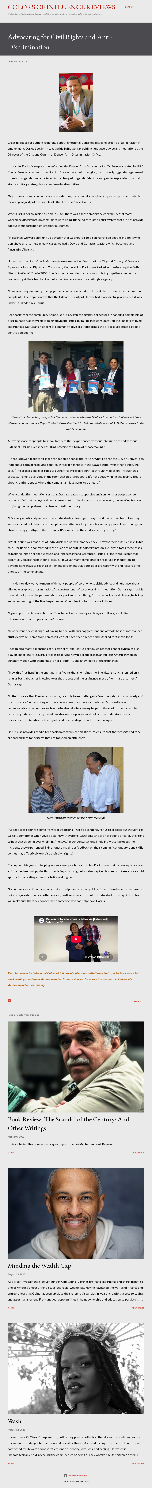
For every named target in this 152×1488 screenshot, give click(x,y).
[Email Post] (9, 1001)
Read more (138, 1152)
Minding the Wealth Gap (39, 1265)
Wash (14, 1421)
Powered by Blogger (77, 1475)
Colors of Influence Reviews (61, 7)
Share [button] (137, 1001)
